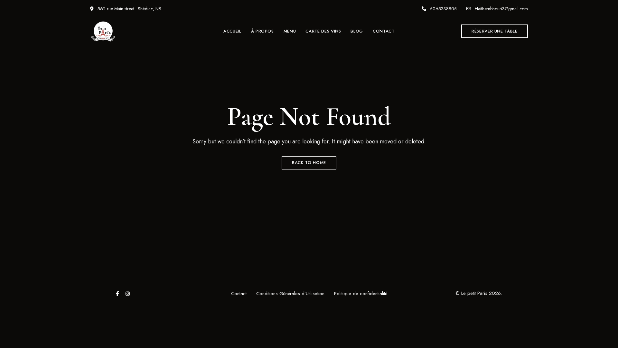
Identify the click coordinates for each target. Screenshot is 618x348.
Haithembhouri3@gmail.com (500, 8)
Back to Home (309, 163)
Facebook (117, 293)
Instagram (128, 293)
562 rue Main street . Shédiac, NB (128, 8)
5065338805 (443, 8)
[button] (494, 31)
